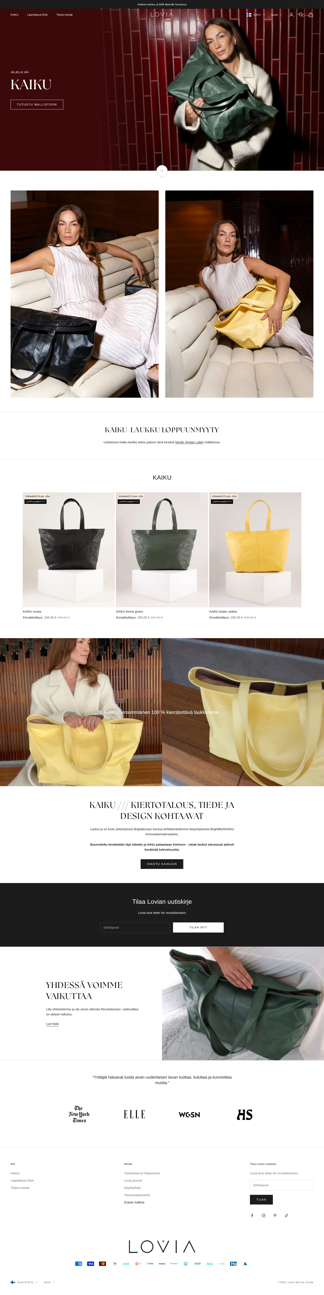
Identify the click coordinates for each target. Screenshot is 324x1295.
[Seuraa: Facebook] (252, 1215)
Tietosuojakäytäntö (137, 1195)
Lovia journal (133, 1180)
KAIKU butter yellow (223, 611)
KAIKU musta (32, 611)
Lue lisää (52, 1023)
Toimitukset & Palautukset (142, 1173)
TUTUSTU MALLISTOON (37, 104)
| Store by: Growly (303, 1282)
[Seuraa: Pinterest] (275, 1215)
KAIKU (15, 14)
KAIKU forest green (129, 611)
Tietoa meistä (64, 14)
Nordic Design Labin (189, 442)
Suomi (274, 14)
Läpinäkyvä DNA (37, 14)
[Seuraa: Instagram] (263, 1215)
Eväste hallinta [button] (134, 1202)
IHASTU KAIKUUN (162, 864)
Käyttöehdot (132, 1188)
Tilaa (261, 1199)
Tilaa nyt (198, 927)
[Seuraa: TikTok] (286, 1215)
